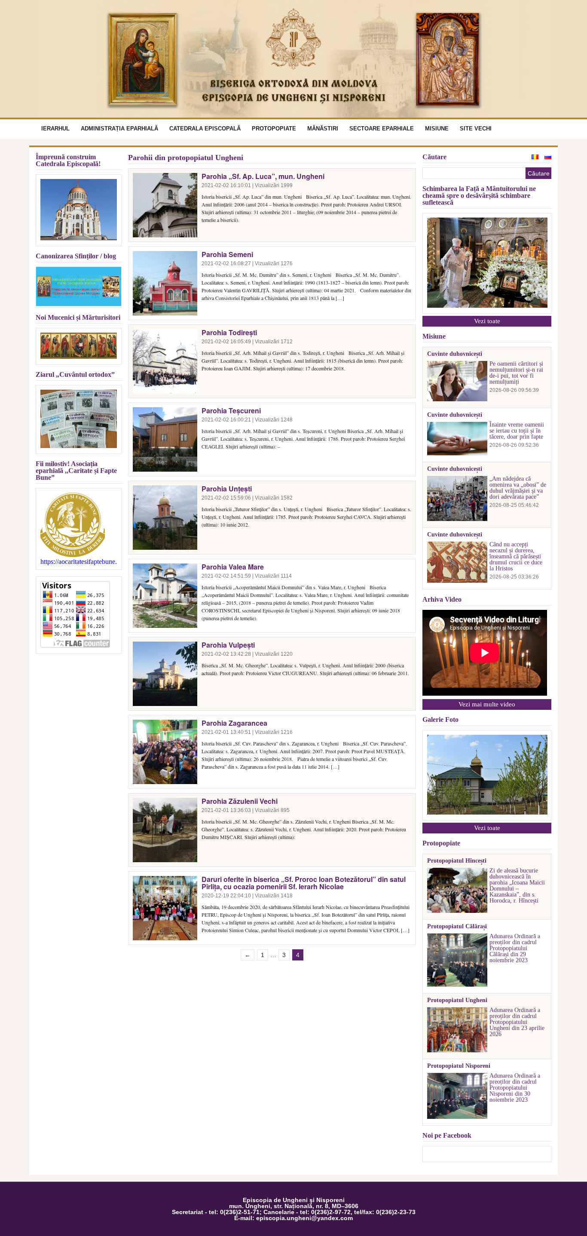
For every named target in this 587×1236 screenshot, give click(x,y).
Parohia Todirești (229, 332)
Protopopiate (274, 128)
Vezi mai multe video (487, 704)
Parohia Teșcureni (231, 410)
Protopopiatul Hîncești (456, 860)
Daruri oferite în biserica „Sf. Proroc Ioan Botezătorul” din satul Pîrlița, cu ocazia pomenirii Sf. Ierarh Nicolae (304, 882)
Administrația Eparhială (119, 128)
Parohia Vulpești (228, 645)
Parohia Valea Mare (233, 567)
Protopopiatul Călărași (457, 926)
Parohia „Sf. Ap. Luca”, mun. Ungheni (263, 176)
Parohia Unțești (227, 489)
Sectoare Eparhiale (381, 128)
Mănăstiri (322, 128)
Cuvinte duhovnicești (454, 354)
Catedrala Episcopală (205, 128)
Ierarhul (55, 128)
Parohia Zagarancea (234, 723)
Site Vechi (476, 128)
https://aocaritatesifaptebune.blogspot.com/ (78, 561)
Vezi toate (487, 321)
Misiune (437, 128)
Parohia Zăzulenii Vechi (240, 801)
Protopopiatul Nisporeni (458, 1066)
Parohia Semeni (227, 254)
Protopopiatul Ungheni (457, 1000)
